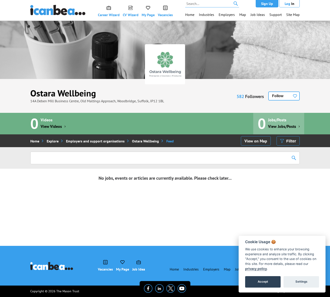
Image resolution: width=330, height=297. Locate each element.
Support (275, 14)
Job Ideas (258, 14)
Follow (277, 96)
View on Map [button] (255, 141)
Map (242, 14)
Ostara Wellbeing (63, 93)
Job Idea (138, 269)
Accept (263, 281)
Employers (227, 14)
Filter (291, 141)
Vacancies (165, 15)
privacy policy (256, 269)
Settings (301, 281)
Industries (206, 14)
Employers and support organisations (95, 141)
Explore (53, 141)
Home (189, 14)
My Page (148, 15)
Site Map (293, 14)
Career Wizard (109, 15)
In (289, 3)
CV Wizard (131, 15)
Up (267, 3)
